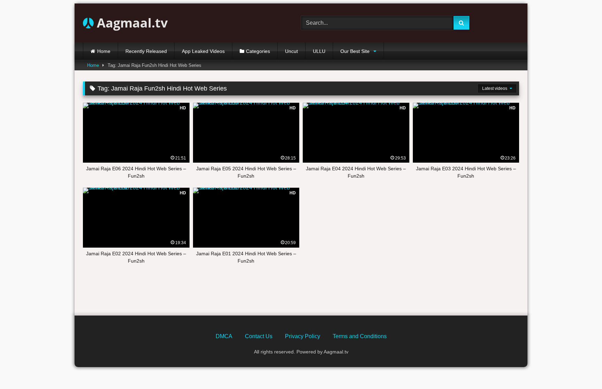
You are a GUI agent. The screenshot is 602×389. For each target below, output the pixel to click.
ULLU (319, 51)
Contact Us (258, 336)
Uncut (291, 51)
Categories (258, 51)
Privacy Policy (302, 336)
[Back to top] (580, 368)
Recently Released (146, 51)
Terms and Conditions (360, 336)
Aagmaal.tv (131, 22)
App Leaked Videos (203, 51)
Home (103, 51)
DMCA (224, 336)
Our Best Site (355, 51)
